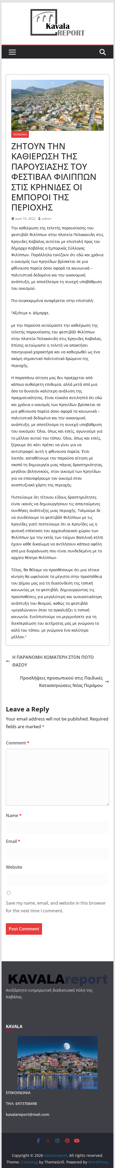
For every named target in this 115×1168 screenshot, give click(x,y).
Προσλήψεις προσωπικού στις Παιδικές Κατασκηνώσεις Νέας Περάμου (61, 682)
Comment (17, 743)
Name (14, 815)
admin (46, 218)
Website (14, 867)
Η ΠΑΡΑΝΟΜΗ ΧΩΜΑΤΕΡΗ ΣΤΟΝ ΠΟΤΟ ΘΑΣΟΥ (53, 661)
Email (13, 841)
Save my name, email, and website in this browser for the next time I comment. (56, 907)
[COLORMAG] (57, 975)
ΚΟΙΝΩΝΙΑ (20, 134)
